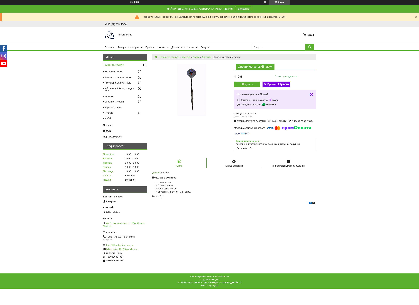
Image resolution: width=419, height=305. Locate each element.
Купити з (272, 84)
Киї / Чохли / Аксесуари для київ (120, 89)
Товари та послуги (128, 47)
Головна (109, 47)
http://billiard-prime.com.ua (120, 245)
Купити (249, 84)
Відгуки (204, 47)
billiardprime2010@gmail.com (121, 249)
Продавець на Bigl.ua (209, 279)
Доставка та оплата (182, 47)
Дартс (196, 57)
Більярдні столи (113, 71)
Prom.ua (225, 276)
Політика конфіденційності (228, 282)
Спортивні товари (114, 101)
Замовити (243, 8)
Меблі (108, 118)
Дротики (206, 57)
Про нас (150, 47)
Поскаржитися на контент (203, 282)
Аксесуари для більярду (118, 82)
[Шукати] (309, 47)
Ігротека (186, 57)
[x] (313, 203)
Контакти (163, 47)
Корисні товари (113, 107)
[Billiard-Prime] (110, 34)
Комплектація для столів (118, 77)
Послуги (109, 112)
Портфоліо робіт (112, 136)
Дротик (156, 172)
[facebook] (310, 203)
